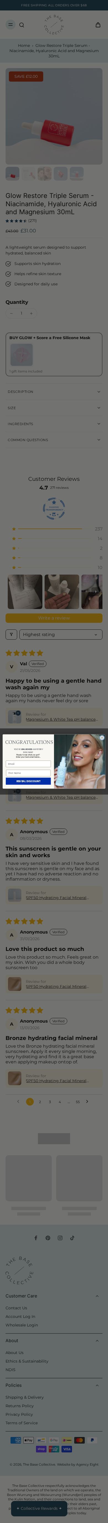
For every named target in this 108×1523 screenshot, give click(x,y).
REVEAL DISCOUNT (28, 781)
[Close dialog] (102, 737)
